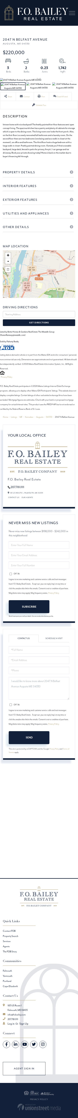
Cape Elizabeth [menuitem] (10, 986)
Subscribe (29, 606)
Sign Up (23, 1023)
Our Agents (27, 497)
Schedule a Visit (53, 638)
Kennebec (29, 417)
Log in (11, 1023)
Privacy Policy (6, 377)
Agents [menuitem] (6, 946)
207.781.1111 (17, 487)
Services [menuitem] (7, 941)
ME (21, 417)
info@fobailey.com (17, 1014)
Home (5, 417)
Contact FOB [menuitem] (9, 930)
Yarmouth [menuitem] (7, 975)
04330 (49, 417)
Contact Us (13, 497)
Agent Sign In (24, 1068)
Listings (14, 417)
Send (29, 737)
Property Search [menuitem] (10, 936)
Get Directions (39, 322)
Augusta (39, 417)
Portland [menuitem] (7, 981)
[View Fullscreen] (8, 269)
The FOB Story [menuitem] (10, 951)
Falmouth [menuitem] (7, 970)
